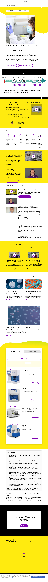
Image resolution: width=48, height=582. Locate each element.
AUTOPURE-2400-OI (30, 411)
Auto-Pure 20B (25, 388)
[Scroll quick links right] (40, 98)
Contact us (41, 1)
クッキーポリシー (12, 577)
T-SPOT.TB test (11, 58)
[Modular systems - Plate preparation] (25, 85)
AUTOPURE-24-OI (30, 429)
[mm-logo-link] (24, 1)
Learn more (8, 335)
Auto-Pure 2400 (25, 407)
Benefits (26, 98)
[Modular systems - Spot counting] (40, 85)
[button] (33, 156)
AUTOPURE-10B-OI (30, 374)
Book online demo (11, 65)
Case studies (33, 98)
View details (35, 382)
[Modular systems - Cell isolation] (14, 85)
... (6, 11)
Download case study (12, 181)
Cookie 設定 (38, 579)
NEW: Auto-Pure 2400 (17, 98)
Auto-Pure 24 (25, 425)
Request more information (25, 65)
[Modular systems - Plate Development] (35, 85)
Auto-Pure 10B (25, 370)
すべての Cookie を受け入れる (37, 576)
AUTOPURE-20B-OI (30, 392)
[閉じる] (46, 576)
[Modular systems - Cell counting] (19, 85)
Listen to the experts (25, 196)
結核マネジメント (13, 10)
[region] (24, 578)
